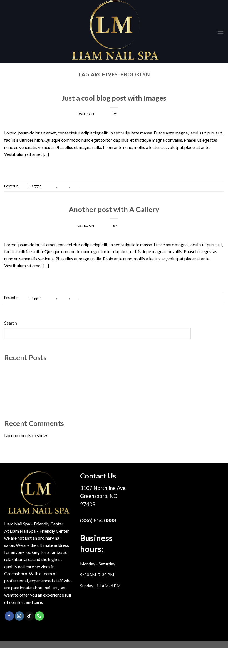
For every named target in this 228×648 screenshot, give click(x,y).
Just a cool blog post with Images (114, 98)
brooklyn (49, 186)
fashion (63, 186)
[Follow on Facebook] (9, 616)
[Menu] (220, 31)
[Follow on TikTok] (29, 616)
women (85, 186)
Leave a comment (210, 186)
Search (10, 323)
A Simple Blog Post (22, 389)
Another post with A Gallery (114, 209)
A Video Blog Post (21, 398)
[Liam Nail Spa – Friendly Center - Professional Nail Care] (114, 31)
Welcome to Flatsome (25, 369)
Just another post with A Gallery (34, 379)
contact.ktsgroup (135, 114)
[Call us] (39, 616)
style (74, 186)
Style (114, 90)
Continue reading (114, 167)
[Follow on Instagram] (19, 616)
